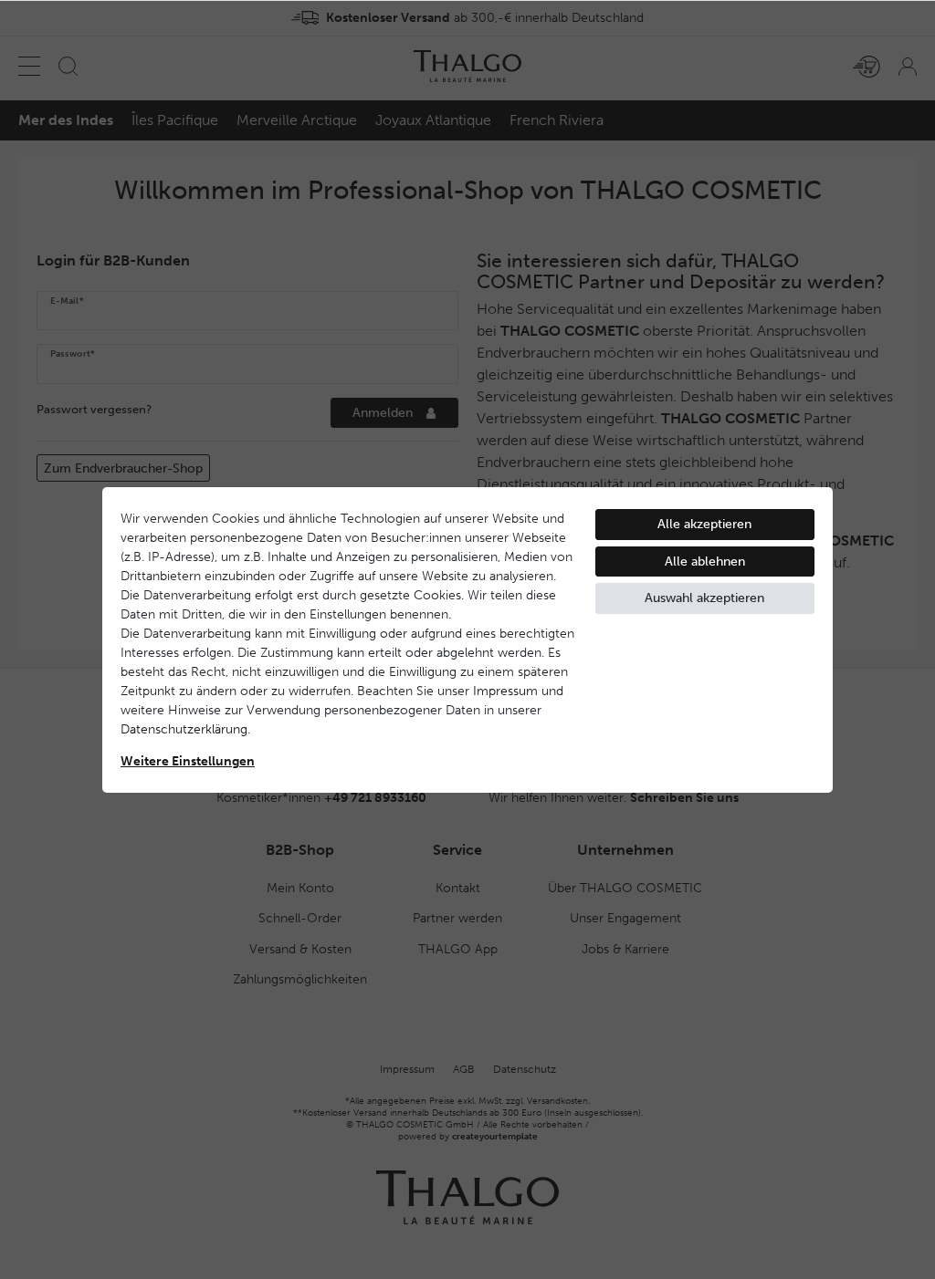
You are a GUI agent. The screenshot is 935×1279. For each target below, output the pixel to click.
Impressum (505, 691)
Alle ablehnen (705, 561)
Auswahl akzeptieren (704, 598)
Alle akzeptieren (704, 524)
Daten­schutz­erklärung (184, 729)
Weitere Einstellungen (188, 761)
